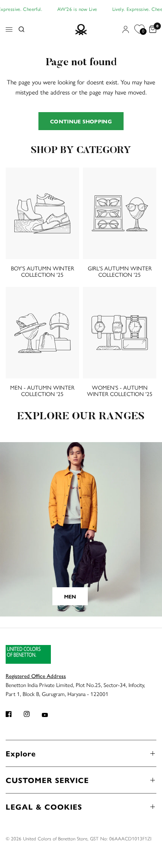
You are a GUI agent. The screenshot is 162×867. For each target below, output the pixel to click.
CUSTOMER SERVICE (47, 779)
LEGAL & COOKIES (44, 806)
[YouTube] (50, 714)
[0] (151, 29)
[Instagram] (32, 714)
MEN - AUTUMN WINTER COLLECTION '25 (42, 390)
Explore (21, 753)
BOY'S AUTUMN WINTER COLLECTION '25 (42, 271)
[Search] (21, 30)
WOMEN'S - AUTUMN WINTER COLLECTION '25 (120, 390)
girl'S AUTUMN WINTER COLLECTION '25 (120, 271)
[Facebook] (14, 714)
